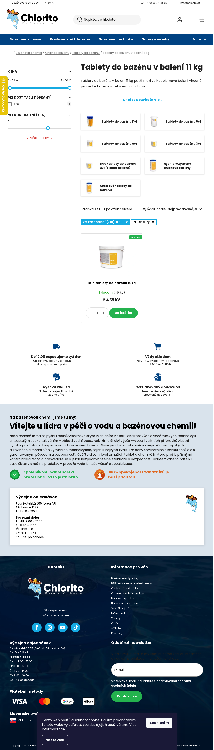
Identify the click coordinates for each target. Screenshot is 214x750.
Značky (115, 618)
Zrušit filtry (38, 138)
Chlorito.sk (25, 720)
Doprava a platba (122, 598)
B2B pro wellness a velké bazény (131, 583)
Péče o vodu (118, 613)
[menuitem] (25, 39)
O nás (115, 623)
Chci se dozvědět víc (141, 99)
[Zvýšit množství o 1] (104, 313)
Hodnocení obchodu (124, 603)
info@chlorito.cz (190, 3)
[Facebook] (37, 627)
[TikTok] (75, 627)
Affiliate (116, 628)
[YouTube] (63, 627)
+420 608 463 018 (156, 3)
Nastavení (55, 739)
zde (62, 729)
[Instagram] (50, 627)
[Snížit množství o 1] (91, 313)
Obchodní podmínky (124, 588)
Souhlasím (159, 722)
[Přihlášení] (180, 19)
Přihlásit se (127, 696)
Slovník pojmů (120, 608)
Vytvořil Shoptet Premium (188, 745)
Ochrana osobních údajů (127, 593)
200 (42, 104)
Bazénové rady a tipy (25, 2)
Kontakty (116, 633)
